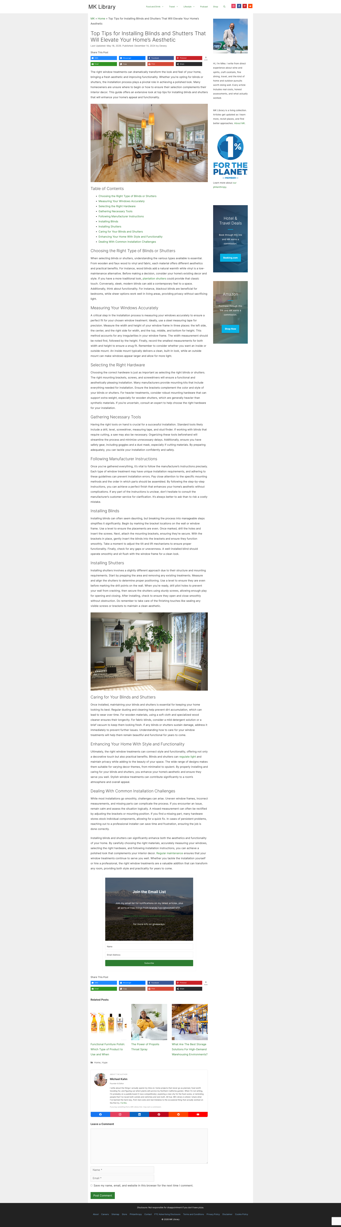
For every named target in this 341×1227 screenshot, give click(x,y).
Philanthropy (136, 1214)
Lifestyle (188, 6)
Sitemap (115, 1214)
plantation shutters (154, 278)
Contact (148, 1214)
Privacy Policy (213, 1214)
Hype (104, 1062)
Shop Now (230, 328)
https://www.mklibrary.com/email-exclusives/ (149, 916)
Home (101, 18)
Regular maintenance (169, 853)
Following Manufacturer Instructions (121, 216)
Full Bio (124, 1103)
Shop (215, 6)
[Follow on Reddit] (250, 6)
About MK (239, 123)
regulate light (187, 756)
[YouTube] (198, 1114)
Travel (172, 6)
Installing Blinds (108, 221)
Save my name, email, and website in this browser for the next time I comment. (143, 1185)
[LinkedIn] (139, 1114)
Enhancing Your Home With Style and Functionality (131, 236)
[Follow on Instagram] (233, 6)
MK (93, 18)
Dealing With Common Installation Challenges (127, 241)
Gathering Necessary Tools (115, 211)
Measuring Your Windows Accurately (122, 201)
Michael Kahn (118, 1079)
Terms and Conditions (193, 1214)
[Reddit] (178, 1114)
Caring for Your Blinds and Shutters (121, 231)
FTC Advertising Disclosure (167, 1214)
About (96, 1214)
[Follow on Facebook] (239, 6)
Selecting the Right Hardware (117, 206)
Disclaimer (227, 1214)
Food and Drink (153, 6)
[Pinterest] (159, 1114)
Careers (105, 1214)
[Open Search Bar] (224, 7)
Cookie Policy (241, 1214)
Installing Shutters (110, 226)
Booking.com (230, 257)
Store (124, 1214)
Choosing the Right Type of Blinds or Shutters (127, 196)
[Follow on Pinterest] (245, 6)
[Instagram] (120, 1114)
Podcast (204, 6)
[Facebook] (100, 1114)
